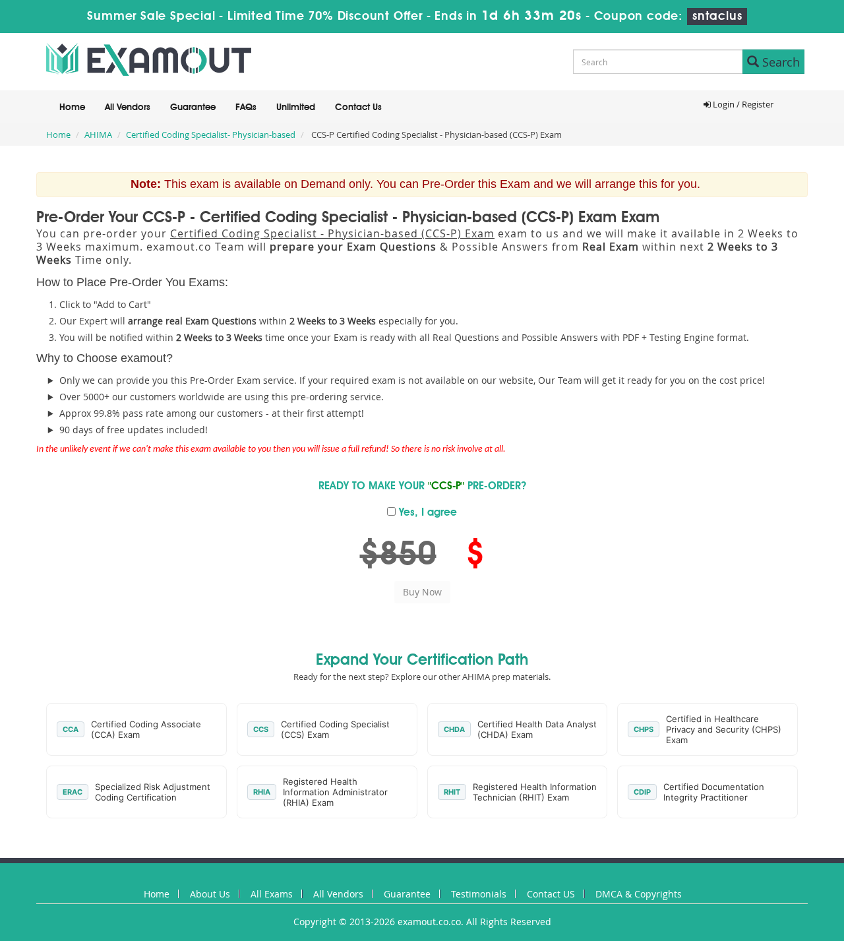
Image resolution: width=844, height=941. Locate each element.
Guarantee (193, 107)
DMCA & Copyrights (638, 894)
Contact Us (358, 107)
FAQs (245, 107)
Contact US (551, 894)
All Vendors (127, 107)
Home (72, 107)
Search (779, 62)
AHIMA (98, 134)
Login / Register (742, 104)
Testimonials (478, 894)
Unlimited (295, 107)
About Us (210, 894)
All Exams (272, 894)
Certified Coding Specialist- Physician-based (210, 134)
